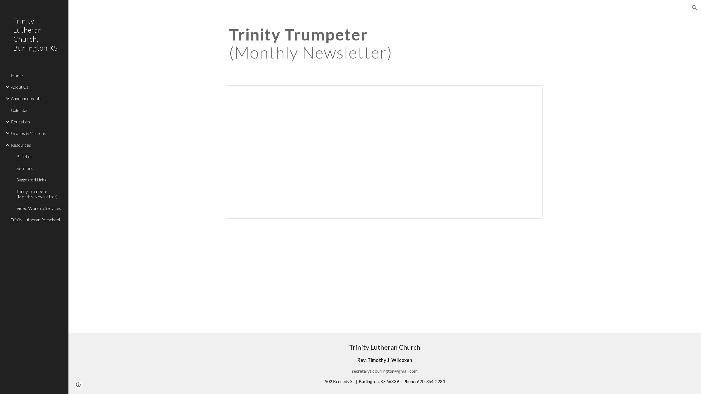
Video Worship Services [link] (38, 208)
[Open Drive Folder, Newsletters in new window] (532, 92)
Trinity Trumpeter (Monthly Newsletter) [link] (37, 194)
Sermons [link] (24, 168)
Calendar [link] (19, 110)
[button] (694, 7)
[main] (385, 43)
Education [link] (20, 121)
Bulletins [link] (24, 156)
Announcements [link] (26, 98)
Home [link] (17, 75)
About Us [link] (19, 86)
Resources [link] (21, 144)
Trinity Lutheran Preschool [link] (35, 219)
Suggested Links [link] (31, 179)
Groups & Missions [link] (28, 133)
